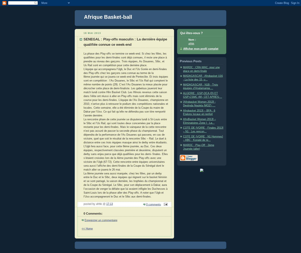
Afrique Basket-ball (108, 17)
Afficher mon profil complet (200, 48)
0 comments (153, 204)
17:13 (109, 204)
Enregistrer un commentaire (101, 220)
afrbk (191, 43)
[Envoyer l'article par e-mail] (165, 204)
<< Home (87, 228)
